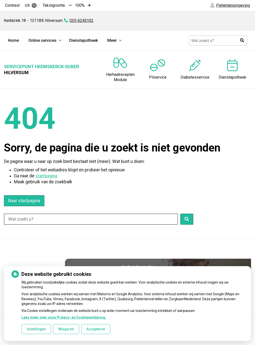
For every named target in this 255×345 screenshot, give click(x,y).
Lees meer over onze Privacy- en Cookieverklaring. (63, 317)
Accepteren (95, 329)
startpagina (46, 175)
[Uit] (36, 5)
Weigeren (66, 329)
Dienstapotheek (83, 40)
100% (80, 5)
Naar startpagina (24, 200)
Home (13, 40)
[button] (242, 41)
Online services (42, 40)
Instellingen (36, 329)
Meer (112, 40)
